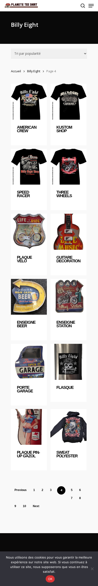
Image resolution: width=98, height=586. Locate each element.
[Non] (92, 568)
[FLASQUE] (68, 362)
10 (24, 506)
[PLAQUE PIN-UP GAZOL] (29, 427)
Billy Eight (33, 71)
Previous (21, 490)
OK (50, 579)
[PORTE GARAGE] (29, 362)
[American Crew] (29, 101)
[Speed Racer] (29, 167)
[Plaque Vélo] (29, 232)
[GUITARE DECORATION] (68, 232)
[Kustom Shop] (68, 101)
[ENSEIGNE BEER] (29, 297)
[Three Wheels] (68, 167)
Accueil (16, 71)
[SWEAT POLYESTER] (68, 427)
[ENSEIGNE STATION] (68, 297)
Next (36, 506)
